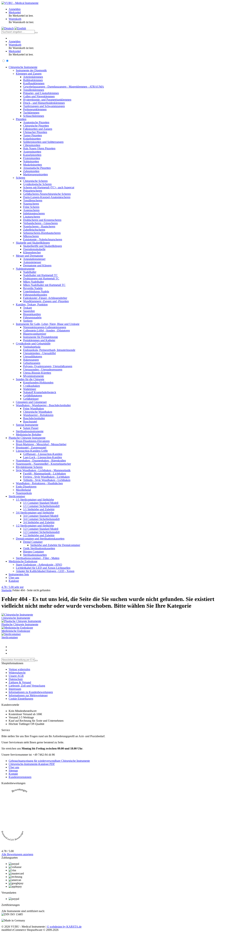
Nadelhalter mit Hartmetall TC (40, 275)
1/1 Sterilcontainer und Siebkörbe (35, 499)
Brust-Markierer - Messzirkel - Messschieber (41, 444)
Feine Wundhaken (33, 408)
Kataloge (14, 580)
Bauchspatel (30, 421)
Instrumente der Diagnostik (31, 70)
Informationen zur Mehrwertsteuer (28, 695)
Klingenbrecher (32, 252)
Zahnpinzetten (31, 171)
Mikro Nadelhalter (33, 281)
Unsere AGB (16, 675)
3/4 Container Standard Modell (40, 515)
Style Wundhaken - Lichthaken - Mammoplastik (43, 470)
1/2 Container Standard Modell (40, 528)
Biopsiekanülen (32, 314)
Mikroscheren (31, 236)
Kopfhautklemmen (33, 83)
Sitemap (13, 770)
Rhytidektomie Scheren (29, 467)
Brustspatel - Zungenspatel (31, 447)
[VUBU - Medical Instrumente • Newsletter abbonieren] (36, 660)
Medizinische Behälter (28, 434)
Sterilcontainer (17, 496)
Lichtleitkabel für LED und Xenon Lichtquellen (43, 567)
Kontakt (13, 773)
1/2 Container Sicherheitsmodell (41, 532)
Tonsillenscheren (32, 200)
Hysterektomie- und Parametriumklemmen (47, 99)
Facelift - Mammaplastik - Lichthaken (44, 473)
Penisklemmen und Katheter (39, 340)
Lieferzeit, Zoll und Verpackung (27, 685)
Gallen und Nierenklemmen (39, 96)
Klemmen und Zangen (29, 73)
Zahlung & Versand (20, 682)
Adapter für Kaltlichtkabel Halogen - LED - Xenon (45, 571)
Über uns (14, 577)
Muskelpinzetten (32, 164)
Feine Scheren (31, 206)
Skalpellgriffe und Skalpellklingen (42, 245)
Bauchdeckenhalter (34, 418)
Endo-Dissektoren (26, 486)
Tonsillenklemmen (33, 89)
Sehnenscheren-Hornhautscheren (42, 232)
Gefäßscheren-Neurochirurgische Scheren (47, 193)
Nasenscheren (31, 203)
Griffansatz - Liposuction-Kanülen (42, 454)
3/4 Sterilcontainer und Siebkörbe (35, 512)
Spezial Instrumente (27, 424)
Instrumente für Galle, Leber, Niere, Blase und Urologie (47, 324)
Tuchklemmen (31, 112)
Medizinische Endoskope (23, 561)
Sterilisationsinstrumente (29, 431)
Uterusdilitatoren (32, 356)
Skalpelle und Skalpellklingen (33, 242)
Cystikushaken (31, 385)
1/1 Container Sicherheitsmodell (41, 506)
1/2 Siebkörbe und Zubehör (39, 535)
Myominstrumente (33, 376)
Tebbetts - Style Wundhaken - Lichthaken (46, 480)
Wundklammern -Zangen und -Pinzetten (46, 301)
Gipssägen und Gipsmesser (31, 402)
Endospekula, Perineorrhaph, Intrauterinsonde (49, 350)
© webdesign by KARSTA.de (64, 926)
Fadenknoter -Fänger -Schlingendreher (45, 297)
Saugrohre (29, 311)
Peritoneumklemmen (35, 109)
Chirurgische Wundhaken (37, 411)
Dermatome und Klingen (37, 265)
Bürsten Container (33, 551)
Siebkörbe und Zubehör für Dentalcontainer (55, 545)
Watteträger (29, 389)
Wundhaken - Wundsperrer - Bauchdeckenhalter (43, 405)
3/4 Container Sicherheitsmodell (41, 519)
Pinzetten (21, 119)
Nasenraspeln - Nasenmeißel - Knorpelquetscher (43, 463)
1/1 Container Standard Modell (40, 502)
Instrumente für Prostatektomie (40, 337)
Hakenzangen (31, 359)
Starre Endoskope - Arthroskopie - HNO (39, 564)
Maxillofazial (23, 489)
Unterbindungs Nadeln (36, 291)
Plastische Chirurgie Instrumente (27, 437)
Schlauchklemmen (33, 115)
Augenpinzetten (32, 151)
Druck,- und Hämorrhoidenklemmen (44, 102)
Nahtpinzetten (31, 161)
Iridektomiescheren (34, 213)
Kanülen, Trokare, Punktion (32, 304)
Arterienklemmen (33, 76)
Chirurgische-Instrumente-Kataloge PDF (32, 764)
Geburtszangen (31, 363)
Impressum (15, 688)
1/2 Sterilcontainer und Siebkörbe (35, 525)
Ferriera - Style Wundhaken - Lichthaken (46, 476)
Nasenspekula (24, 493)
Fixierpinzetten (31, 158)
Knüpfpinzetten (32, 138)
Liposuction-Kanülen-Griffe (32, 450)
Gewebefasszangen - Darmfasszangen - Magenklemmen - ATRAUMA (63, 86)
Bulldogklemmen (33, 80)
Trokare (27, 307)
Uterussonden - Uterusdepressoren (42, 369)
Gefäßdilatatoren (32, 395)
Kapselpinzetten (32, 154)
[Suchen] (36, 32)
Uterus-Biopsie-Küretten (37, 372)
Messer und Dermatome (29, 255)
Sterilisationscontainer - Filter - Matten (37, 558)
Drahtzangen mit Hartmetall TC (41, 278)
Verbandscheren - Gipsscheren (40, 223)
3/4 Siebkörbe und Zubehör (39, 522)
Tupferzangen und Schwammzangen (44, 106)
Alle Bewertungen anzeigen (17, 854)
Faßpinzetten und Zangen (37, 128)
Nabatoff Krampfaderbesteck (39, 392)
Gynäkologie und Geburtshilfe (33, 343)
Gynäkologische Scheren (37, 184)
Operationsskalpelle (34, 249)
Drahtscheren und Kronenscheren (42, 219)
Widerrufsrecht (17, 672)
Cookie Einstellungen (21, 698)
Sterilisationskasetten (35, 554)
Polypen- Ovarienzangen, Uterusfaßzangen (47, 366)
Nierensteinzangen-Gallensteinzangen (44, 327)
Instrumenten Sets (19, 574)
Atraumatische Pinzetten (37, 167)
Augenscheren (31, 210)
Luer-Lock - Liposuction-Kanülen (42, 457)
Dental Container (33, 541)
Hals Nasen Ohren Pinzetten (39, 148)
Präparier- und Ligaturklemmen (41, 93)
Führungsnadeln (32, 317)
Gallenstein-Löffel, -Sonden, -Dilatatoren (46, 330)
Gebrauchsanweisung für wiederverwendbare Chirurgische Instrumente (49, 760)
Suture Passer (30, 428)
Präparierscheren (32, 190)
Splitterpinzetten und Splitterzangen (43, 141)
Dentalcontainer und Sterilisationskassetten (40, 538)
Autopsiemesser (32, 262)
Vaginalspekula (31, 346)
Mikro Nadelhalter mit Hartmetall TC (44, 284)
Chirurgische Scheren (35, 180)
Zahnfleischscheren (34, 229)
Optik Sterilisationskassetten (39, 548)
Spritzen (27, 320)
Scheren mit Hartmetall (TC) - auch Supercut (48, 187)
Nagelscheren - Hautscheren (39, 226)
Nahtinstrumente (25, 268)
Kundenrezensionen (20, 777)
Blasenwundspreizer (34, 333)
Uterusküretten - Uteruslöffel (39, 353)
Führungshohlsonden (35, 294)
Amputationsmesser (34, 258)
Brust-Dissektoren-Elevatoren (33, 441)
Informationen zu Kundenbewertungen (31, 692)
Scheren (20, 177)
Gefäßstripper (31, 398)
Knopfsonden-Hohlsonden (38, 382)
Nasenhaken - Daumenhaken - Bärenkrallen (41, 460)
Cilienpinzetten (31, 145)
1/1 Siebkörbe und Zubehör (39, 509)
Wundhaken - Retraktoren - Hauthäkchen (39, 483)
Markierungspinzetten (35, 174)
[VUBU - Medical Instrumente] (19, 3)
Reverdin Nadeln (33, 288)
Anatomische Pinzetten (36, 122)
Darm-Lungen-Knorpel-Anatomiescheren (46, 197)
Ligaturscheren (31, 216)
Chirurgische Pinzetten (36, 125)
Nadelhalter (29, 271)
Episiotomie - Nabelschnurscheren (42, 239)
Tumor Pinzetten (32, 135)
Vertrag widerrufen (19, 669)
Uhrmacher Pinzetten (35, 132)
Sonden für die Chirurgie (30, 379)
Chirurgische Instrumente (23, 67)
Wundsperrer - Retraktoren (38, 415)
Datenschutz (16, 679)
